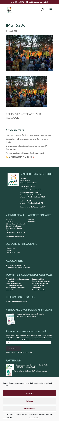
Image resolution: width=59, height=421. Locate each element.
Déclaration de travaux (15, 232)
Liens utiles (10, 289)
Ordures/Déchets (38, 285)
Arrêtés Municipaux (14, 228)
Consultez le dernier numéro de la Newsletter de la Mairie (30, 315)
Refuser (29, 400)
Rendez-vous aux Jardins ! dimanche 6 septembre (28, 134)
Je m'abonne (14, 348)
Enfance (31, 221)
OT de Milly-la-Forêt (14, 285)
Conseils (9, 250)
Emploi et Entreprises (40, 283)
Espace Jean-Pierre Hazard (16, 301)
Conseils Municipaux (14, 226)
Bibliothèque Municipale (15, 287)
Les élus (9, 219)
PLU (7, 230)
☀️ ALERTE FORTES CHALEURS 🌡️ (20, 157)
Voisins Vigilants (38, 289)
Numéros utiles (38, 279)
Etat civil (9, 221)
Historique (10, 281)
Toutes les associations (15, 265)
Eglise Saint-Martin (13, 283)
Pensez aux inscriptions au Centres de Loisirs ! (26, 153)
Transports (36, 287)
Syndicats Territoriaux (15, 236)
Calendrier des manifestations (18, 267)
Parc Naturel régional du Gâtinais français (31, 371)
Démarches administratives (17, 224)
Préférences (29, 408)
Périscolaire (10, 248)
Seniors (31, 219)
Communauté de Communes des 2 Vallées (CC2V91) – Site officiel (32, 366)
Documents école (13, 252)
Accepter (29, 393)
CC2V (8, 234)
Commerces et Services (41, 281)
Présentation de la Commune (17, 279)
